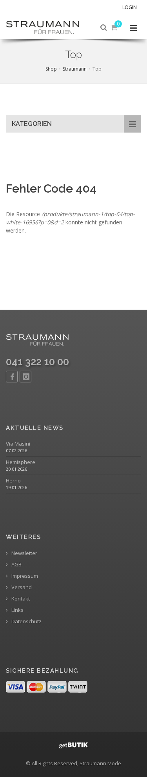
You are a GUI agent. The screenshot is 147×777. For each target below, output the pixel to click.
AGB (16, 564)
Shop (51, 69)
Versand (21, 587)
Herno (13, 480)
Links (17, 610)
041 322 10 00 (37, 362)
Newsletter (23, 553)
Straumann (75, 69)
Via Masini (18, 443)
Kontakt (20, 598)
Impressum (24, 576)
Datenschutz (26, 621)
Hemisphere (20, 462)
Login (129, 7)
